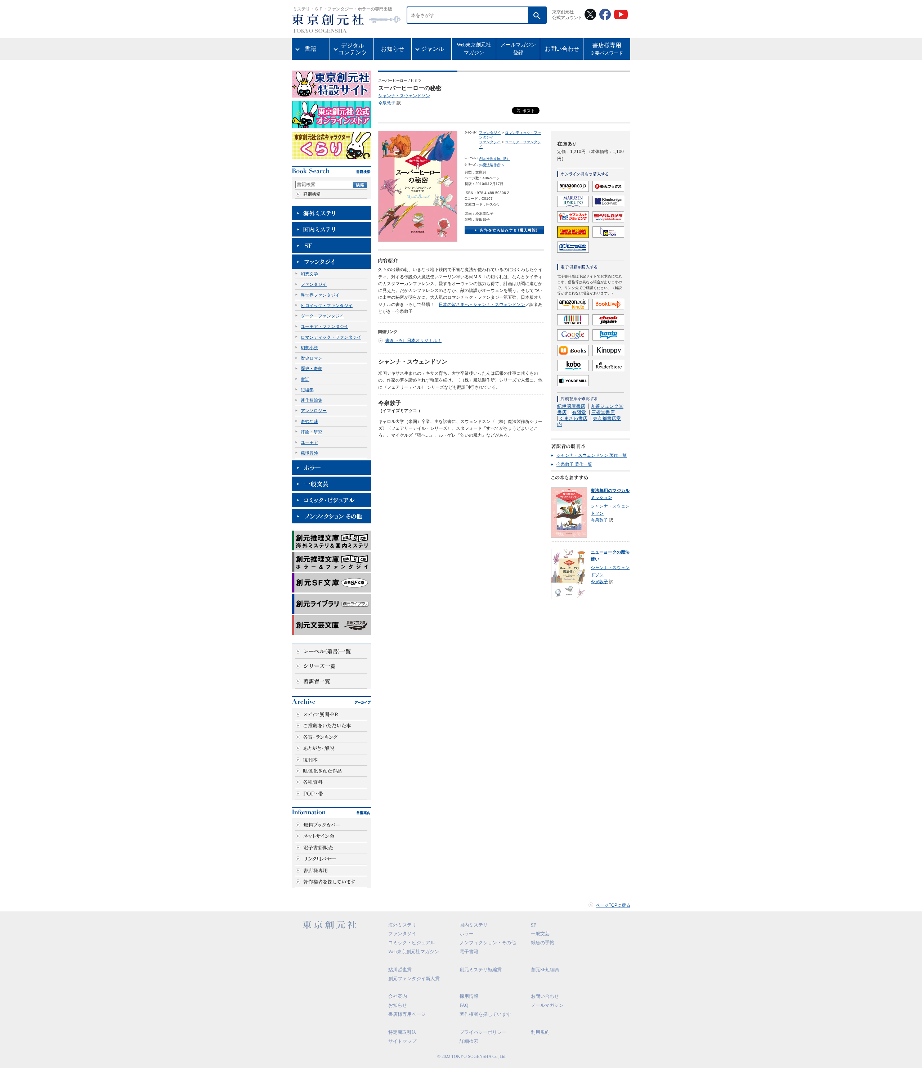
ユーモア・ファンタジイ (324, 326)
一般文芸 (540, 933)
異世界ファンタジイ (320, 295)
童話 (305, 379)
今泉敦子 (386, 102)
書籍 (310, 49)
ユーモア (309, 442)
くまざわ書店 (573, 418)
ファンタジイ (314, 284)
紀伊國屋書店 (571, 406)
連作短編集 (311, 400)
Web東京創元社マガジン (474, 48)
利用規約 (540, 1032)
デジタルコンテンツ (352, 48)
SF (533, 925)
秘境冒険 (309, 453)
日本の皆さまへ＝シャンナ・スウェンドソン (482, 304)
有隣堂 (579, 412)
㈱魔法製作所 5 (491, 165)
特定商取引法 (402, 1032)
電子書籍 (469, 951)
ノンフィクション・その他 (488, 942)
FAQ (464, 1005)
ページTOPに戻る (613, 905)
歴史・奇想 (311, 368)
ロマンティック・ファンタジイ (331, 337)
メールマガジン (547, 1005)
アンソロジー (314, 410)
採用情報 (469, 996)
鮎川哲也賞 (400, 969)
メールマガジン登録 (518, 48)
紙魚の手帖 (542, 942)
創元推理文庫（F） (494, 159)
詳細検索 (469, 1041)
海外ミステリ (402, 925)
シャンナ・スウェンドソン (404, 95)
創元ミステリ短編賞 (481, 969)
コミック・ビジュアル (411, 942)
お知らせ (392, 49)
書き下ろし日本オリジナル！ (413, 340)
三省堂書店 (603, 412)
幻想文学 (309, 273)
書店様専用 (606, 49)
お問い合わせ (562, 49)
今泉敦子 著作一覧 (574, 464)
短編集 (307, 389)
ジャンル (432, 49)
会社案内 (397, 996)
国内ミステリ (474, 925)
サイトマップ (402, 1041)
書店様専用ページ (407, 1014)
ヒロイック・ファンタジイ (327, 305)
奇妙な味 (309, 421)
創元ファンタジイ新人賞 (414, 978)
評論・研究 (311, 431)
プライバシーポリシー (483, 1032)
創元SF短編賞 (545, 969)
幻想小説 (309, 347)
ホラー (467, 933)
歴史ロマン (311, 358)
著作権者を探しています (485, 1014)
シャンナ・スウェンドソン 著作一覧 (591, 455)
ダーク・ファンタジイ (322, 316)
